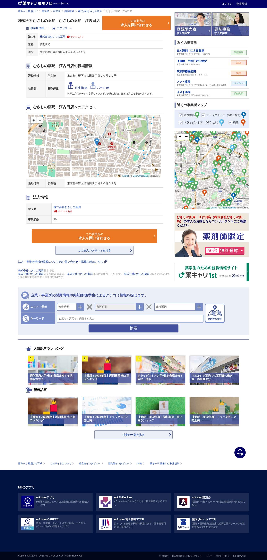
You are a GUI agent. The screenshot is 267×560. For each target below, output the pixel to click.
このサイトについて (60, 463)
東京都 (45, 11)
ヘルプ (208, 556)
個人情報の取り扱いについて (187, 556)
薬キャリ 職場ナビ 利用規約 (164, 463)
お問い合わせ (222, 556)
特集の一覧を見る (133, 434)
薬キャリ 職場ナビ (28, 11)
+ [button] (33, 120)
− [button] (40, 120)
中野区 (56, 11)
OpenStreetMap (140, 175)
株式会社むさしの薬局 (90, 11)
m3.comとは (239, 556)
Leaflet (125, 175)
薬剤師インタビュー (118, 463)
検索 (133, 328)
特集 (139, 463)
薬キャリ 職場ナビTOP (30, 463)
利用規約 (163, 556)
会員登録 (241, 3)
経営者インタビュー (89, 463)
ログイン (227, 3)
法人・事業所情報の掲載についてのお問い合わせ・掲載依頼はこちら (61, 261)
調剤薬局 (69, 11)
